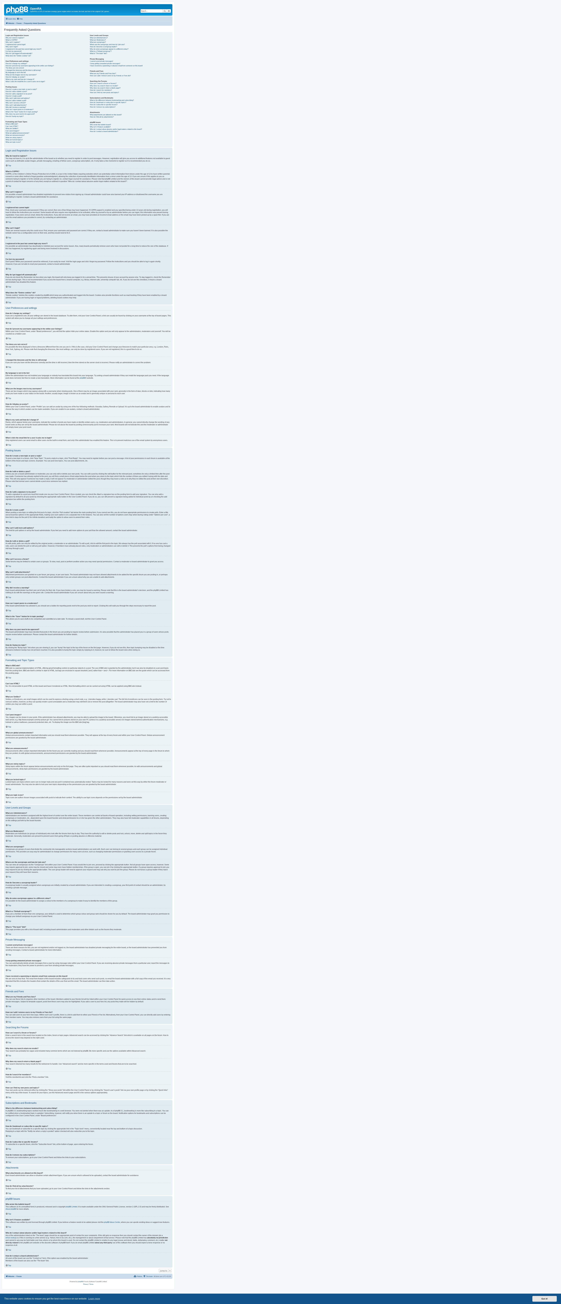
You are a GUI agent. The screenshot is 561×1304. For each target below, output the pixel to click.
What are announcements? (15, 135)
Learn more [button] (94, 1298)
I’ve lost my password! (13, 51)
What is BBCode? (12, 124)
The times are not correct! (15, 68)
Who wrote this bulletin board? (100, 125)
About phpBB (11, 1209)
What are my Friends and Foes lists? (103, 73)
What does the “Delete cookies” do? (18, 56)
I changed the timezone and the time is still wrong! (23, 70)
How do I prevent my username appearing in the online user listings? (30, 66)
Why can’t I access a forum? (16, 103)
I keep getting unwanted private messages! (105, 63)
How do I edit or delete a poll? (16, 100)
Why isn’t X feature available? (100, 127)
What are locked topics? (14, 140)
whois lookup (11, 1238)
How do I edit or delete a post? (16, 91)
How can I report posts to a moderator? (19, 109)
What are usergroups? (98, 42)
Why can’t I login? (12, 47)
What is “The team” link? (98, 53)
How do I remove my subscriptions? (102, 107)
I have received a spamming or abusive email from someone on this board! (116, 66)
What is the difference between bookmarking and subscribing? (112, 100)
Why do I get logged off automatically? (19, 53)
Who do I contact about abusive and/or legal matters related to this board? (116, 129)
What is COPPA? (12, 40)
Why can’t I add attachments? (16, 105)
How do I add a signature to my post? (19, 94)
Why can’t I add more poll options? (18, 98)
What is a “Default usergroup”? (101, 51)
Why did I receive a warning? (16, 107)
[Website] (17, 9)
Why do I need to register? (15, 38)
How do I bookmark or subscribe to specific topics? (108, 102)
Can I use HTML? (12, 126)
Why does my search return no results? (104, 86)
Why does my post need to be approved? (20, 114)
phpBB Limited (71, 1207)
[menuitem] (20, 19)
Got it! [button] (544, 1299)
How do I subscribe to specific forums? (103, 104)
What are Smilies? (12, 128)
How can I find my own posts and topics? (104, 92)
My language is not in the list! (16, 72)
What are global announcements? (17, 133)
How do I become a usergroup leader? (103, 47)
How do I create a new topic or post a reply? (21, 89)
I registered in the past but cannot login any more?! (23, 49)
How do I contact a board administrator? (104, 131)
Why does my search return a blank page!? (105, 88)
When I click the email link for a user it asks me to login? (25, 81)
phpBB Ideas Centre (112, 1222)
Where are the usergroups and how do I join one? (107, 44)
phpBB (82, 378)
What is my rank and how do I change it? (20, 79)
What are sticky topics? (14, 137)
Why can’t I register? (13, 42)
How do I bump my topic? (15, 116)
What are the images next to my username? (21, 75)
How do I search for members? (101, 90)
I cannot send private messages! (101, 61)
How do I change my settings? (16, 63)
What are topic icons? (13, 142)
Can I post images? (12, 131)
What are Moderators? (98, 40)
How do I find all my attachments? (102, 117)
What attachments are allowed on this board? (106, 115)
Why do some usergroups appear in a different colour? (109, 49)
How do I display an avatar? (15, 77)
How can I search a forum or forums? (103, 83)
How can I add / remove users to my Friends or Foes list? (110, 76)
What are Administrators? (99, 38)
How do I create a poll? (14, 96)
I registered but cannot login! (16, 44)
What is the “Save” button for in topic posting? (22, 112)
